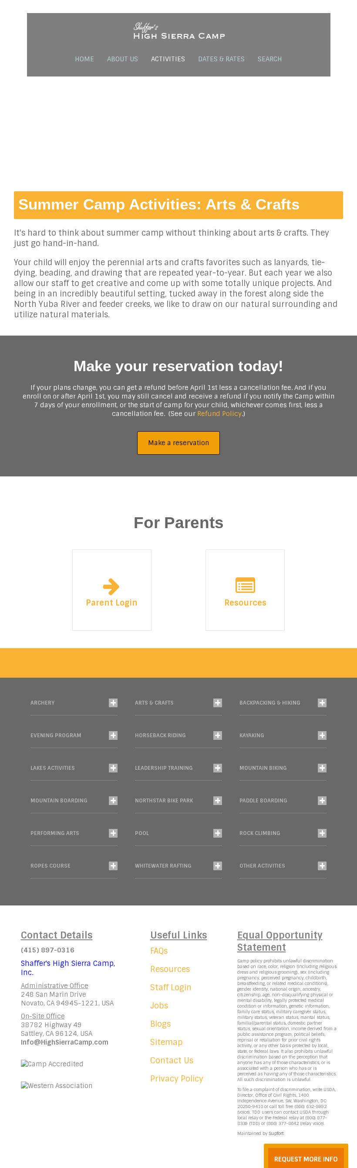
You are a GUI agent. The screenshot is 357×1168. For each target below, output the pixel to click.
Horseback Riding (160, 735)
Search (270, 59)
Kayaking (251, 735)
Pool (142, 833)
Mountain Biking (263, 768)
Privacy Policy (176, 1079)
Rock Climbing (259, 833)
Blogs (160, 1024)
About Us (122, 59)
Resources (245, 603)
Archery (42, 702)
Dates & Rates (221, 59)
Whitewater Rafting (163, 865)
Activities (168, 59)
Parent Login (112, 603)
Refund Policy (219, 413)
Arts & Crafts (154, 702)
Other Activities (262, 865)
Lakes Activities (52, 768)
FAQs (159, 951)
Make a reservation (178, 443)
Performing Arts (54, 833)
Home (84, 59)
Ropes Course (50, 865)
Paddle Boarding (263, 800)
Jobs (159, 1006)
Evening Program (55, 735)
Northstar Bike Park (164, 800)
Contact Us (171, 1060)
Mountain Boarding (59, 800)
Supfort (276, 1133)
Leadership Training (164, 768)
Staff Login (171, 987)
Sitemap (166, 1042)
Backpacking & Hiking (269, 702)
